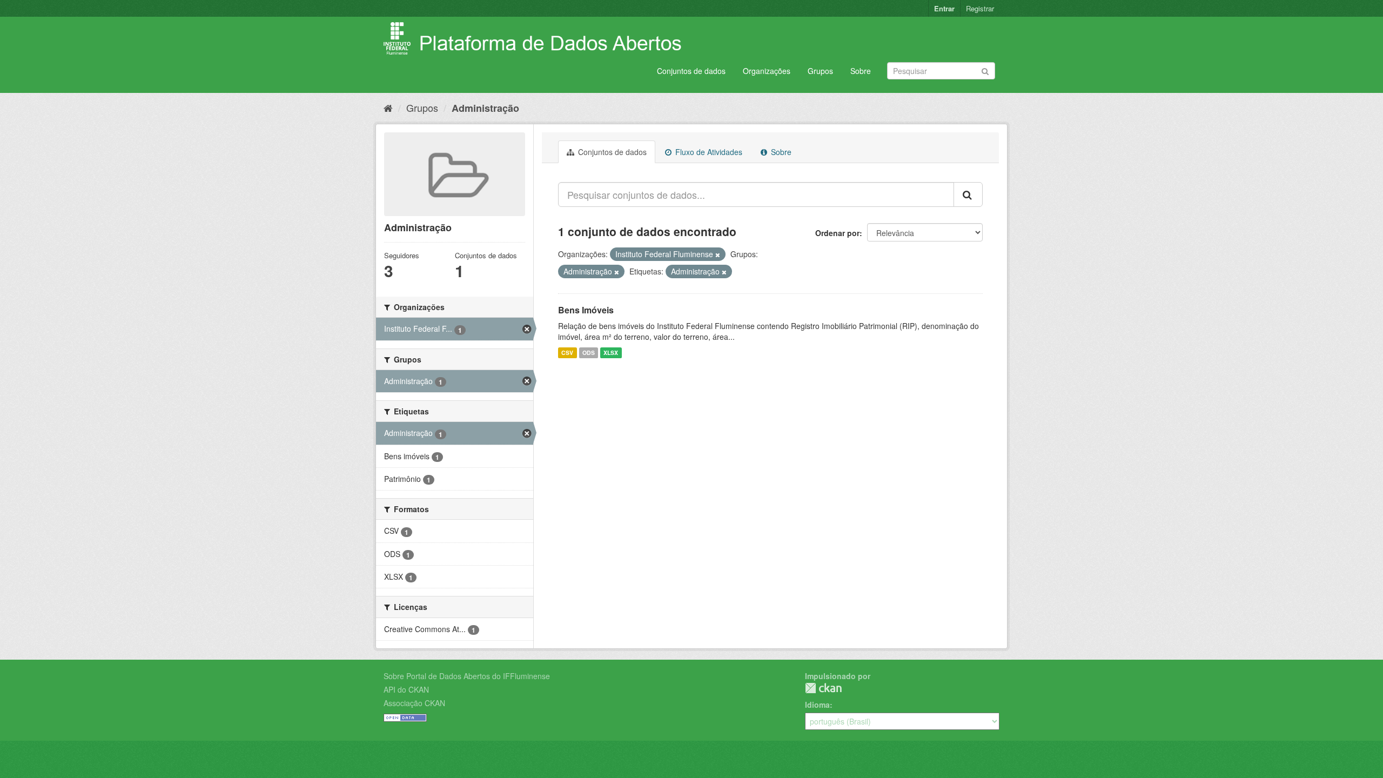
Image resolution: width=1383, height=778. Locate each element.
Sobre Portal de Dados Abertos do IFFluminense (467, 675)
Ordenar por (837, 232)
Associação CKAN (414, 702)
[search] (968, 194)
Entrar (944, 8)
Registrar (980, 8)
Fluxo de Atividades (707, 151)
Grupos (820, 70)
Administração (485, 108)
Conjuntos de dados (691, 70)
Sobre (860, 70)
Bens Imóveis (586, 310)
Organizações (766, 70)
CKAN (823, 688)
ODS (588, 352)
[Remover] (717, 254)
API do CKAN (406, 689)
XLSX (610, 352)
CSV (567, 352)
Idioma (817, 704)
